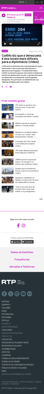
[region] (22, 197)
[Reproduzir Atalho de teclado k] (3, 391)
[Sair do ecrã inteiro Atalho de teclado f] (40, 391)
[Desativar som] (9, 391)
